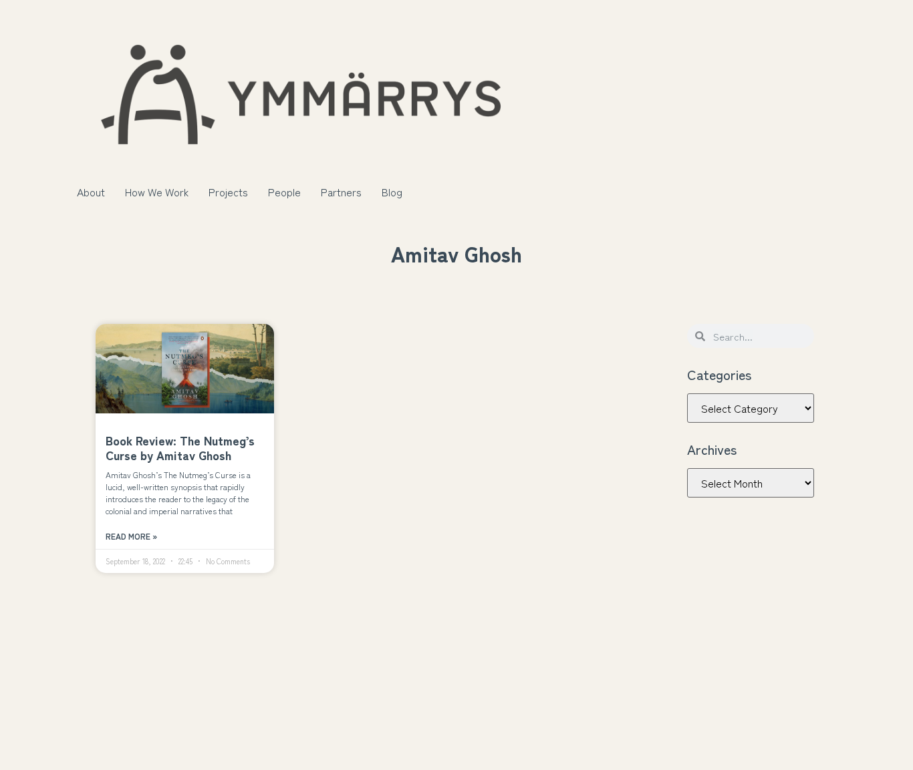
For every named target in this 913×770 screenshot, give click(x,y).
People (284, 192)
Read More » (131, 536)
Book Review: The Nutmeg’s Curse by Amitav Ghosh (180, 447)
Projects (228, 192)
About (91, 192)
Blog (392, 192)
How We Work (156, 192)
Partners (341, 192)
